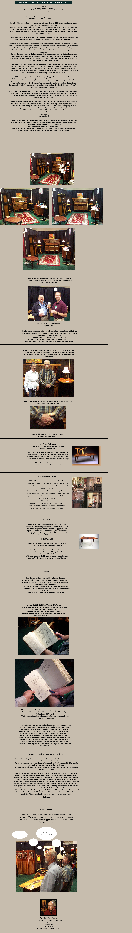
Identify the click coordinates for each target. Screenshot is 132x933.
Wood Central (43, 9)
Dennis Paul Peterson (47, 448)
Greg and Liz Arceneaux (47, 476)
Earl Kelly (47, 520)
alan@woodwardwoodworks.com (48, 928)
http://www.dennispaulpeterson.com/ (47, 465)
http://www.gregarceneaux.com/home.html (47, 508)
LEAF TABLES (47, 539)
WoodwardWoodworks (48, 918)
